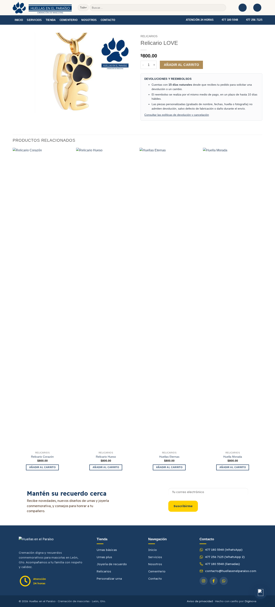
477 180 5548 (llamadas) (222, 564)
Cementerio (69, 20)
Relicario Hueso (106, 456)
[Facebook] (214, 581)
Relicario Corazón (42, 456)
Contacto (108, 20)
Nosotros (89, 20)
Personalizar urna (109, 578)
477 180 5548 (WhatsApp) (223, 550)
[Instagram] (204, 581)
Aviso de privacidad (200, 601)
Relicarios (149, 36)
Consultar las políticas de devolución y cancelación (176, 114)
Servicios (34, 20)
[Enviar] (222, 7)
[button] (242, 7)
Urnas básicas (107, 550)
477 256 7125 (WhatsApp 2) (225, 557)
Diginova (250, 601)
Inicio (19, 20)
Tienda (51, 20)
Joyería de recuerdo (112, 564)
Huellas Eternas (169, 456)
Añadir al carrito (181, 65)
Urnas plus (104, 557)
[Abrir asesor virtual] (260, 592)
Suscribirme (183, 506)
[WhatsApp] (224, 581)
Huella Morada (232, 456)
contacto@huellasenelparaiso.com (230, 571)
